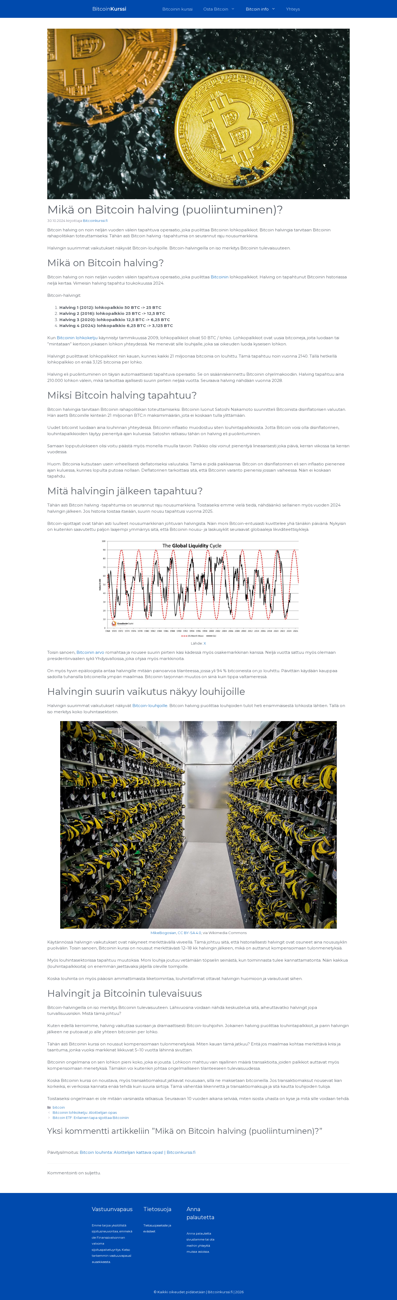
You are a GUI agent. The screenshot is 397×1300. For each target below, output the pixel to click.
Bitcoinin (219, 276)
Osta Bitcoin (215, 9)
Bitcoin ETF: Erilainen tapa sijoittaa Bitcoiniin (91, 1118)
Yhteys (293, 9)
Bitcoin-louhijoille (149, 705)
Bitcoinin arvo (90, 652)
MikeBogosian (163, 933)
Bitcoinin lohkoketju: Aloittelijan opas (85, 1113)
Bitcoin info (257, 9)
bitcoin (59, 1107)
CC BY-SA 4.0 (189, 933)
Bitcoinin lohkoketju (77, 337)
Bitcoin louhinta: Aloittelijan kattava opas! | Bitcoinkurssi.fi (138, 1152)
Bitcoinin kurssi (177, 9)
